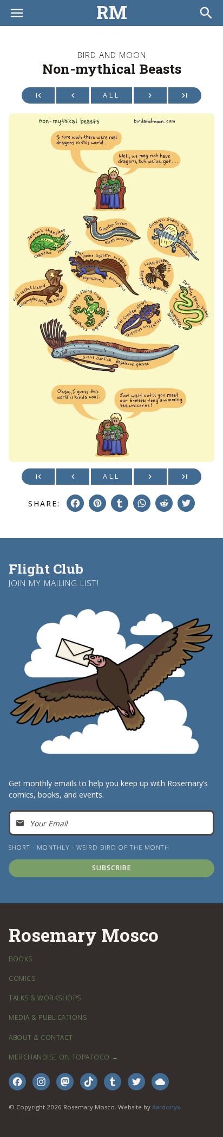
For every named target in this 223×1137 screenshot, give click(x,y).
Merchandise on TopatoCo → (64, 1057)
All (111, 95)
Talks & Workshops (45, 998)
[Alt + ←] (38, 95)
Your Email (48, 823)
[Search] (206, 13)
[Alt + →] (184, 95)
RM (111, 13)
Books (20, 958)
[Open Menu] (17, 13)
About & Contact (41, 1037)
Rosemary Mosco (84, 935)
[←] (72, 95)
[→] (150, 95)
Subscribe (112, 867)
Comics (22, 978)
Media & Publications (48, 1017)
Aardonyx (166, 1107)
